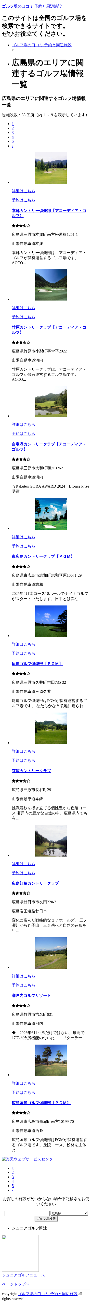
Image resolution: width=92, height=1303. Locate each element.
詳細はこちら (23, 191)
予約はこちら (23, 200)
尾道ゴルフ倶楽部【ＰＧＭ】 (37, 664)
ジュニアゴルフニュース (23, 1275)
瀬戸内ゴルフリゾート (31, 995)
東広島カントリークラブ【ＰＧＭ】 (43, 556)
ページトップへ (15, 1284)
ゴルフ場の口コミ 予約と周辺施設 (32, 6)
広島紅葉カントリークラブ (35, 883)
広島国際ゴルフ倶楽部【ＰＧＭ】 (41, 1103)
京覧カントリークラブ (31, 771)
